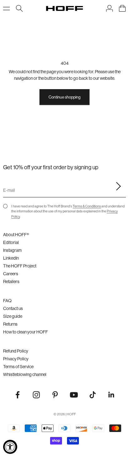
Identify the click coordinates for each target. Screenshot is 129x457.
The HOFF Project (19, 266)
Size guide (12, 316)
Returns (10, 324)
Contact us (13, 308)
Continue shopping (64, 96)
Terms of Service (18, 366)
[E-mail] (116, 186)
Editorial (11, 242)
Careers (10, 274)
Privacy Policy (15, 359)
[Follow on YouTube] (74, 394)
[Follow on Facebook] (17, 394)
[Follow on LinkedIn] (111, 394)
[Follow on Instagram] (36, 394)
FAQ (7, 300)
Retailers (11, 281)
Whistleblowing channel (24, 374)
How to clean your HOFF (25, 332)
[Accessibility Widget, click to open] (10, 447)
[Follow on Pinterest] (55, 394)
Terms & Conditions (87, 206)
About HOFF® (16, 234)
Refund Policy (15, 351)
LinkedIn (11, 258)
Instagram (12, 250)
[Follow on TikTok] (92, 394)
